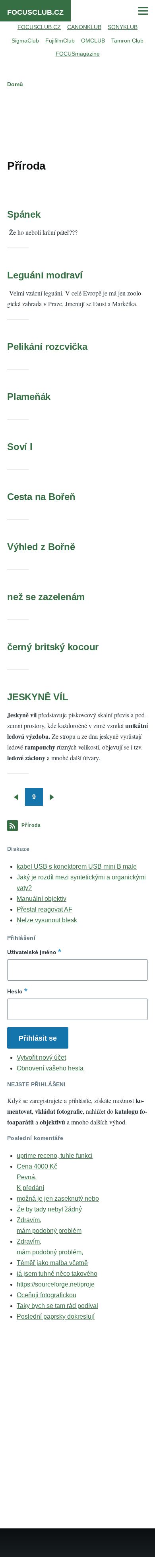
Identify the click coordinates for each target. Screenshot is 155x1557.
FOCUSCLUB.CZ (35, 12)
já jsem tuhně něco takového (57, 1273)
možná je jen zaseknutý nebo (58, 1198)
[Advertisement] (77, 122)
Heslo (15, 991)
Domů (15, 84)
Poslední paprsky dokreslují (56, 1316)
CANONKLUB (84, 27)
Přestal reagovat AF (44, 909)
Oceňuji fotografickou (46, 1295)
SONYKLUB (123, 27)
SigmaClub (25, 40)
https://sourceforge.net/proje (56, 1284)
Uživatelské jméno (31, 952)
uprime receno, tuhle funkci (55, 1155)
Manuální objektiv (41, 898)
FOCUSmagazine (78, 53)
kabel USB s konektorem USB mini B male (77, 866)
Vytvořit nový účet (41, 1057)
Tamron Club (127, 40)
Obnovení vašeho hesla (50, 1068)
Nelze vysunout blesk (47, 920)
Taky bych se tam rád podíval (57, 1305)
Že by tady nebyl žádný (49, 1209)
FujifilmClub (60, 40)
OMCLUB (93, 40)
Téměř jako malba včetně (52, 1263)
